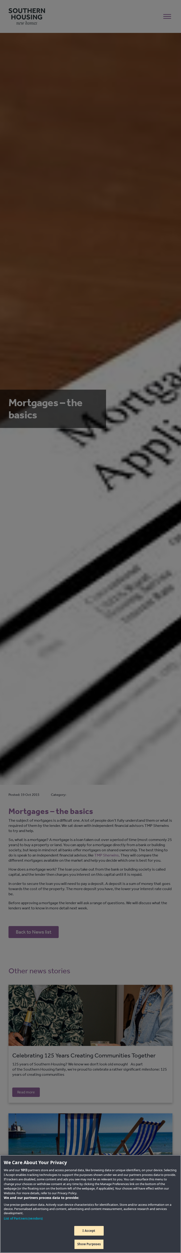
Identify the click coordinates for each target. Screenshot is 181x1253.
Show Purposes (89, 1244)
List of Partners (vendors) (23, 1218)
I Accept (88, 1231)
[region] (90, 1204)
